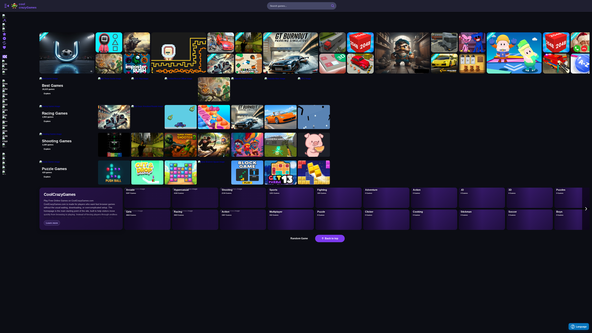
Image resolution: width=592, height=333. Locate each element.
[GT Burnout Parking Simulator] (290, 53)
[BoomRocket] (314, 117)
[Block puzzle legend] (314, 172)
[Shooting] (4, 92)
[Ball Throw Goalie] (66, 53)
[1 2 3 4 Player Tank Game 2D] (248, 64)
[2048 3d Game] (360, 42)
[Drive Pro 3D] (281, 117)
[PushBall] (114, 172)
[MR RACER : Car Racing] (444, 64)
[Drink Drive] (181, 117)
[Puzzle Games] (4, 67)
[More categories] (586, 209)
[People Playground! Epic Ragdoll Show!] (109, 64)
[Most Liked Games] (4, 29)
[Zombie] (4, 98)
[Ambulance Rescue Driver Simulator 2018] (556, 64)
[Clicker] (4, 140)
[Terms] (4, 163)
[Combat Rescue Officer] (136, 42)
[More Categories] (4, 72)
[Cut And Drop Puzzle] (147, 172)
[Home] (4, 16)
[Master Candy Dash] (181, 172)
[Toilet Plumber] (402, 53)
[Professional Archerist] (214, 145)
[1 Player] (4, 119)
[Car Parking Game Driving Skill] (360, 64)
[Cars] (4, 108)
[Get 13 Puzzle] (281, 172)
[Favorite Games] (4, 47)
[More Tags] (4, 145)
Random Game (299, 238)
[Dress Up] (4, 82)
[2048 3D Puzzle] (332, 64)
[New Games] (4, 20)
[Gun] (4, 113)
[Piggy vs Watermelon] (314, 145)
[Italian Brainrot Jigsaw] (214, 172)
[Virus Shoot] (114, 145)
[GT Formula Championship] (220, 64)
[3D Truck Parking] (332, 42)
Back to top (331, 238)
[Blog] (4, 154)
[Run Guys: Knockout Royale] (514, 53)
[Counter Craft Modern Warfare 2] (281, 145)
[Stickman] (4, 103)
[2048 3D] (556, 42)
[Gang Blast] (247, 145)
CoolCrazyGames (23, 5)
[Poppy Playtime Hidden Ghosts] (472, 42)
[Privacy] (4, 172)
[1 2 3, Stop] (109, 42)
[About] (4, 168)
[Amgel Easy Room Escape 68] (472, 64)
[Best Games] (4, 25)
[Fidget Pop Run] (214, 117)
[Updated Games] (4, 42)
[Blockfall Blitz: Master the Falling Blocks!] (247, 172)
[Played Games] (4, 38)
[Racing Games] (4, 57)
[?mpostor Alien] (178, 53)
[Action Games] (4, 62)
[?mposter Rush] (136, 64)
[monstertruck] (4, 129)
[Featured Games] (4, 33)
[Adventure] (4, 87)
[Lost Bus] (248, 42)
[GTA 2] (220, 42)
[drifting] (4, 134)
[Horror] (4, 124)
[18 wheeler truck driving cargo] (444, 42)
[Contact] (4, 159)
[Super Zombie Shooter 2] (181, 145)
